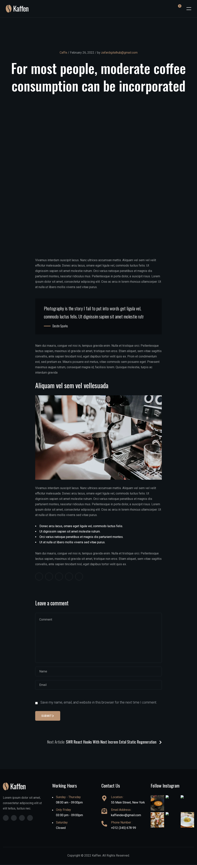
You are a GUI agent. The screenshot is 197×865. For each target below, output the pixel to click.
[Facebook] (6, 818)
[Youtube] (30, 818)
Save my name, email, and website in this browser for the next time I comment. (98, 702)
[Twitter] (14, 818)
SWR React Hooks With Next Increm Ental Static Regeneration (111, 742)
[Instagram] (22, 818)
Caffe (63, 52)
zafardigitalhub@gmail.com (119, 52)
